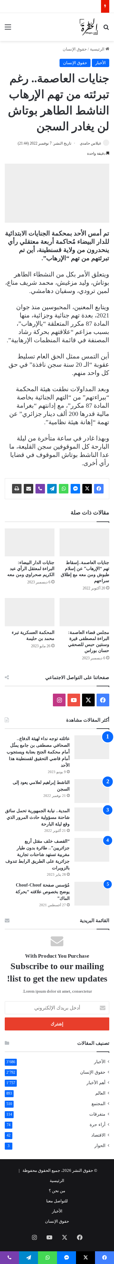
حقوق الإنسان (75, 49)
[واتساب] (63, 488)
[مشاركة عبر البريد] (28, 488)
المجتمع (98, 1103)
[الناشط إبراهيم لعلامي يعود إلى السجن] (91, 791)
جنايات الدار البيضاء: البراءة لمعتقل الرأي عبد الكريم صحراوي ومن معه (30, 568)
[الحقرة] (88, 27)
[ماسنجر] (75, 488)
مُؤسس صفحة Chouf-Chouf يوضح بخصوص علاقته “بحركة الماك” (43, 892)
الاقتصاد (98, 1135)
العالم (100, 1093)
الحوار (99, 1145)
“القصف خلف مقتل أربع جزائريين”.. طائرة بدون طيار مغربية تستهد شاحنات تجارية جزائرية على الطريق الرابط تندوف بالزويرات (37, 854)
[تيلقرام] (52, 488)
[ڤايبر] (40, 488)
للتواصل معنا (57, 1201)
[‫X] (87, 488)
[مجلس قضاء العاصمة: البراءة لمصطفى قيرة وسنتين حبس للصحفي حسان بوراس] (84, 612)
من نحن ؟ (57, 1190)
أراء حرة (97, 1124)
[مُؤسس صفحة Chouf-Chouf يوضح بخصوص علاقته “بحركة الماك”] (91, 894)
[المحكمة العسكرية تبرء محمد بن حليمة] (29, 612)
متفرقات (97, 1114)
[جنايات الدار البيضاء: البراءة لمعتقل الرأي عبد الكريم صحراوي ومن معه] (29, 542)
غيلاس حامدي (90, 143)
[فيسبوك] (99, 488)
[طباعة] (17, 488)
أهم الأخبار (95, 1082)
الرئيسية (97, 49)
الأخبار (100, 62)
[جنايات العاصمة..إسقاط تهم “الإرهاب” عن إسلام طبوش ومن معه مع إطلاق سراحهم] (84, 542)
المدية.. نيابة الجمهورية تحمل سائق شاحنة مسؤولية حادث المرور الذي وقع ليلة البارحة (37, 817)
